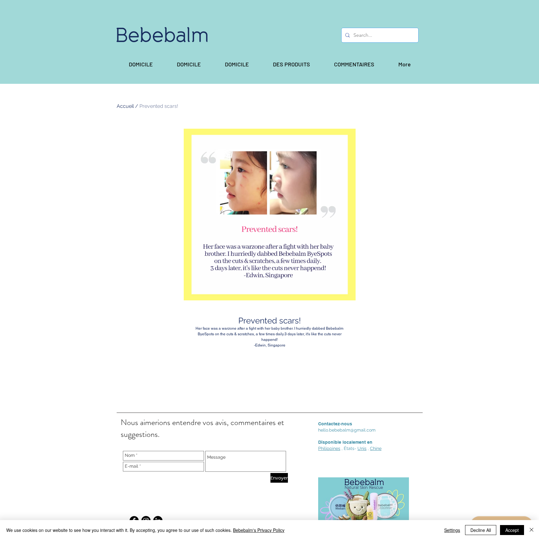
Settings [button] (452, 530)
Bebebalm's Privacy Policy (258, 530)
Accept (512, 530)
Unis (362, 448)
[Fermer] (531, 530)
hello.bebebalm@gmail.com (347, 430)
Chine (375, 448)
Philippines (329, 448)
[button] (291, 64)
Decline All (480, 530)
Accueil (125, 106)
